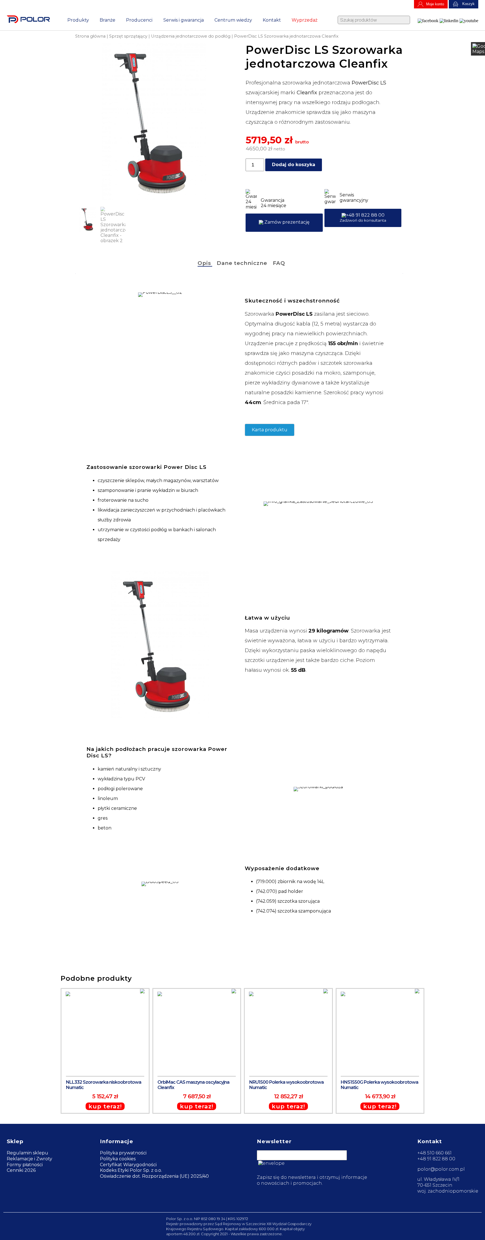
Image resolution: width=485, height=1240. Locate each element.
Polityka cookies (118, 1158)
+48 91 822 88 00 (363, 217)
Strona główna (90, 36)
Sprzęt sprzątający (128, 36)
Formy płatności (25, 1164)
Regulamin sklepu (27, 1153)
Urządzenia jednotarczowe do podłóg (190, 36)
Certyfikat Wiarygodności (128, 1164)
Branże (107, 20)
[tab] (205, 264)
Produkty (78, 20)
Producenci (139, 20)
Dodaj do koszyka (293, 164)
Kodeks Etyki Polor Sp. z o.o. (131, 1170)
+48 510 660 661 (434, 1153)
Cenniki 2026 (21, 1170)
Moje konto (435, 4)
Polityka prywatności (123, 1153)
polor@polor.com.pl (441, 1169)
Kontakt (272, 20)
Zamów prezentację (286, 222)
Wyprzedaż (304, 20)
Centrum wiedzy (233, 20)
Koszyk (468, 4)
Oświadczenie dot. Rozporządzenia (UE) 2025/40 (154, 1176)
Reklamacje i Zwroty (29, 1158)
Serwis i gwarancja (183, 20)
